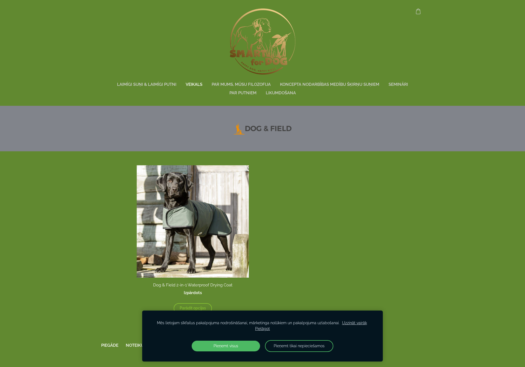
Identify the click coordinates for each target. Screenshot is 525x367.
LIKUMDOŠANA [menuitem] (281, 92)
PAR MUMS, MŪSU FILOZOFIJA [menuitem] (241, 84)
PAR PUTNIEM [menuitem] (242, 92)
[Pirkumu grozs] (418, 11)
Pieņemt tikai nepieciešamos (299, 346)
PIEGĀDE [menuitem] (109, 345)
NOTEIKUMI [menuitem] (137, 345)
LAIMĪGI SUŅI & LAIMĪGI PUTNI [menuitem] (146, 84)
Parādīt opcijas (193, 308)
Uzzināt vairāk (354, 323)
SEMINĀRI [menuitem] (398, 84)
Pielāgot (262, 328)
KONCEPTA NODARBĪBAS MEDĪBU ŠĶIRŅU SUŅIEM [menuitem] (329, 84)
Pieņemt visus (226, 346)
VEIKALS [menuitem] (194, 84)
